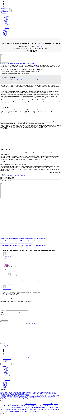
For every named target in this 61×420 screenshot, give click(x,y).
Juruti (6, 21)
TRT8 (11, 411)
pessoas (43, 396)
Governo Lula (25, 405)
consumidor (21, 393)
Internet (18, 395)
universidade (24, 411)
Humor (5, 395)
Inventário (5, 407)
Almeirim (9, 392)
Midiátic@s (42, 395)
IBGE (56, 405)
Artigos (29, 392)
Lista (33, 395)
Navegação (11, 396)
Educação (5, 34)
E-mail (2, 314)
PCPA (10, 409)
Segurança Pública (36, 397)
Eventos (24, 394)
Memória (38, 395)
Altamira (12, 392)
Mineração (5, 33)
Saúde (32, 397)
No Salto (18, 396)
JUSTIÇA (5, 31)
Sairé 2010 (18, 397)
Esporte (4, 36)
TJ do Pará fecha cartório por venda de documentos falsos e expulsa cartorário (16, 243)
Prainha (5, 397)
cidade (3, 393)
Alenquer (7, 16)
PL (24, 409)
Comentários (6, 393)
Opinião (32, 396)
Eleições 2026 (7, 405)
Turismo (13, 398)
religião (37, 409)
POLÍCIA (5, 32)
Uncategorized (20, 398)
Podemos (30, 409)
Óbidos (6, 23)
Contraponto (32, 393)
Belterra (6, 18)
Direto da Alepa (52, 393)
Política (4, 30)
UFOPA (16, 411)
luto (32, 407)
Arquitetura (24, 392)
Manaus (36, 407)
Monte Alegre (7, 25)
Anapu (4, 404)
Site (1, 316)
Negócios (4, 35)
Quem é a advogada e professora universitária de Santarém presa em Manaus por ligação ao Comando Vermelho (23, 238)
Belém (6, 17)
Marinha (40, 407)
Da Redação (8, 180)
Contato (4, 347)
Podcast (48, 396)
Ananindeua (20, 392)
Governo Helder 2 (16, 405)
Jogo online (9, 407)
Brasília (49, 392)
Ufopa (16, 398)
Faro (6, 20)
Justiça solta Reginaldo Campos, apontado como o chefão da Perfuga (13, 175)
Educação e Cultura (13, 394)
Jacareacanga (24, 395)
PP (34, 409)
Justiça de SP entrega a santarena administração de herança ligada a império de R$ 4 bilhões (19, 240)
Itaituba (6, 22)
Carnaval (13, 404)
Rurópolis (7, 28)
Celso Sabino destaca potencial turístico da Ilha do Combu (14, 81)
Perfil (41, 396)
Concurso (17, 393)
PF (22, 409)
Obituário (24, 396)
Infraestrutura (9, 395)
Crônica (36, 393)
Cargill (10, 404)
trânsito (7, 398)
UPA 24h (37, 411)
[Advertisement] (30, 139)
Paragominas (7, 409)
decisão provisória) (35, 65)
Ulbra (18, 411)
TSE (13, 411)
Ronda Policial (9, 397)
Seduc (53, 409)
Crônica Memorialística (42, 393)
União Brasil (32, 411)
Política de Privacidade (7, 345)
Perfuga (19, 409)
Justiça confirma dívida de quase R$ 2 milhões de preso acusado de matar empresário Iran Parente (21, 79)
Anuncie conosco (6, 346)
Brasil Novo (46, 392)
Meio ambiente (47, 407)
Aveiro (32, 392)
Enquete (18, 394)
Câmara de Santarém (30, 404)
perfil (16, 409)
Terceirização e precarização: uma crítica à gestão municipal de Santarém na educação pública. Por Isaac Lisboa (23, 245)
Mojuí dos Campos (8, 24)
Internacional (14, 395)
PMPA (26, 409)
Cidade (4, 15)
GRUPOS (4, 10)
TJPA (5, 411)
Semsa (58, 409)
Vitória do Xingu (26, 398)
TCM (1, 411)
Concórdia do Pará (12, 393)
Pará (41, 46)
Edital (4, 394)
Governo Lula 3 (34, 405)
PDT (13, 409)
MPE (54, 407)
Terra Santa (7, 29)
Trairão (4, 398)
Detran (1, 405)
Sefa (56, 409)
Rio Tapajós (49, 409)
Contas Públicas (27, 393)
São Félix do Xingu (27, 397)
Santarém (22, 397)
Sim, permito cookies (4, 418)
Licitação (22, 407)
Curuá (6, 19)
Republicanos (44, 409)
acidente (2, 392)
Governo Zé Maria (43, 405)
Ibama (53, 405)
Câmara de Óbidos (40, 404)
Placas (46, 396)
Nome (2, 312)
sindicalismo (42, 397)
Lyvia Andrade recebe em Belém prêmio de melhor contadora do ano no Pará (17, 80)
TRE (8, 411)
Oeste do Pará (28, 396)
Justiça (38, 46)
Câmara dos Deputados (50, 404)
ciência (18, 404)
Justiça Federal (15, 407)
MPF (57, 407)
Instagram (2, 407)
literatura (28, 407)
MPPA (2, 409)
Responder (5, 262)
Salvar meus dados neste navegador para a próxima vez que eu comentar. (15, 318)
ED (28, 357)
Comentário (3, 310)
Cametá (52, 392)
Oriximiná (7, 27)
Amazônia (16, 392)
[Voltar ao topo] (1, 412)
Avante (7, 404)
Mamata (35, 395)
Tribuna (10, 398)
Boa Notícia (41, 392)
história (50, 405)
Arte (27, 392)
